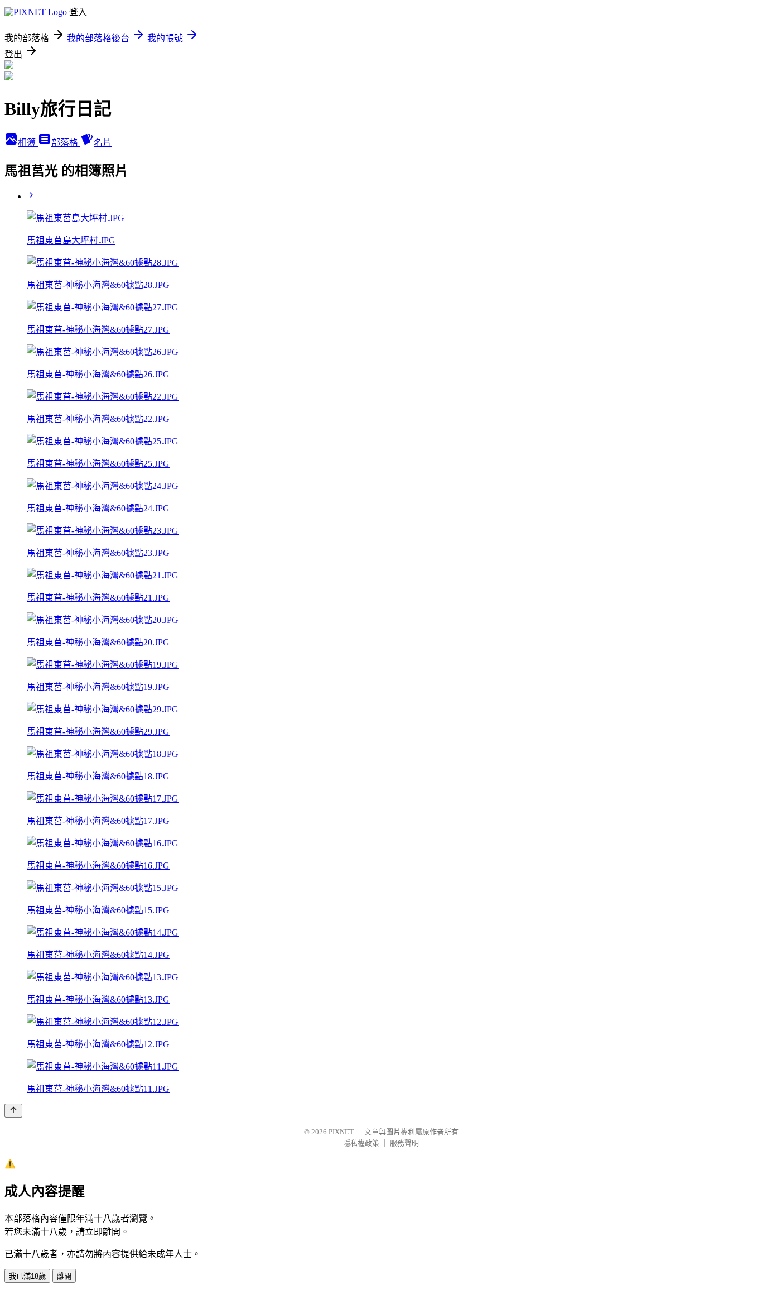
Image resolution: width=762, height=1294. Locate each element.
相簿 (28, 142)
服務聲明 (404, 1143)
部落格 (65, 142)
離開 (64, 1276)
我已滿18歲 (27, 1276)
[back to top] (13, 1111)
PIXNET (341, 1132)
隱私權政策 (361, 1143)
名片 (103, 142)
